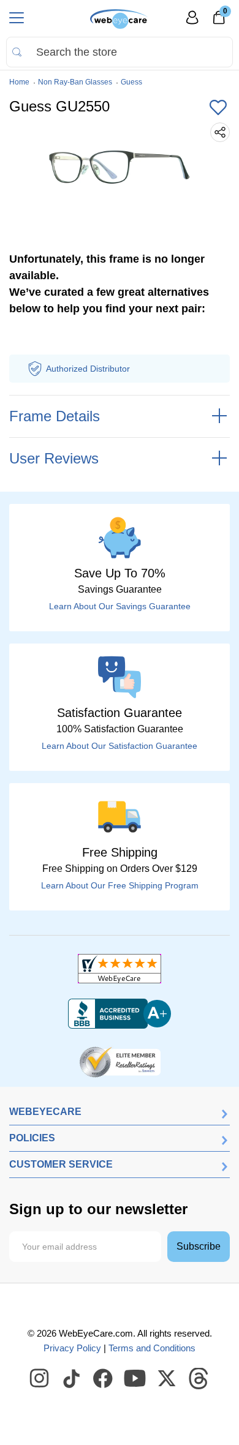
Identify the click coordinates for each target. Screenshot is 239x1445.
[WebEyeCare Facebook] (104, 1379)
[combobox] (119, 52)
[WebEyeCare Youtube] (135, 1379)
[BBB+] (119, 1014)
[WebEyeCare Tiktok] (72, 1379)
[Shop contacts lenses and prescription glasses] (119, 19)
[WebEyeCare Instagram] (40, 1379)
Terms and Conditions (151, 1348)
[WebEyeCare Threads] (199, 1379)
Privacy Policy (72, 1348)
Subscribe (198, 1246)
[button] (218, 108)
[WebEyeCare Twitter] (167, 1379)
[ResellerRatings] (120, 1061)
